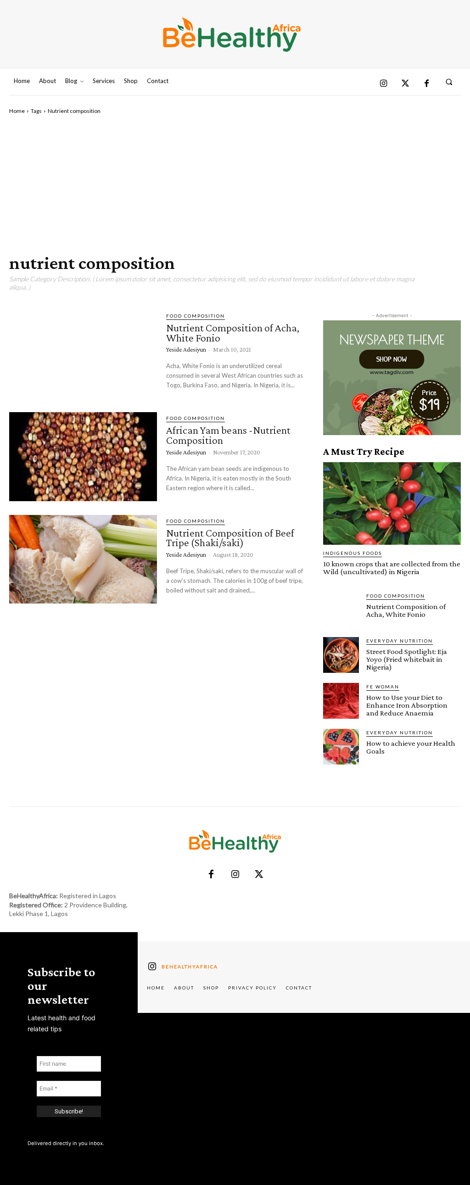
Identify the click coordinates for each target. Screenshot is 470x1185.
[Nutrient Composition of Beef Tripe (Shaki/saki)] (83, 559)
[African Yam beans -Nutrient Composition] (83, 456)
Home (17, 110)
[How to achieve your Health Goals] (341, 747)
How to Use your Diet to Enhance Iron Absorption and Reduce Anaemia (407, 705)
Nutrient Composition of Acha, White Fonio (232, 332)
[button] (449, 81)
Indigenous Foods (352, 553)
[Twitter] (405, 84)
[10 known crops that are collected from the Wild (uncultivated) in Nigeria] (392, 503)
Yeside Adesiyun (186, 349)
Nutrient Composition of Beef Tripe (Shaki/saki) (230, 537)
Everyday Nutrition (399, 640)
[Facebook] (426, 84)
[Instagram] (383, 84)
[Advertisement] (235, 184)
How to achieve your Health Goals (410, 747)
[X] (259, 875)
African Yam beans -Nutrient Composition (228, 435)
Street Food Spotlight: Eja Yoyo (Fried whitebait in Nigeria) (406, 659)
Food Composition (195, 316)
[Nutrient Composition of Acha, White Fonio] (83, 354)
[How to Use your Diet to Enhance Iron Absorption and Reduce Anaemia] (341, 701)
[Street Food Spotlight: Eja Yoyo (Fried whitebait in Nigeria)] (341, 655)
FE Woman (382, 686)
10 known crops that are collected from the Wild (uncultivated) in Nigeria (391, 567)
